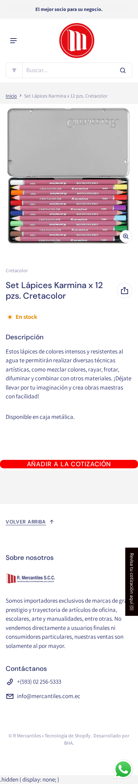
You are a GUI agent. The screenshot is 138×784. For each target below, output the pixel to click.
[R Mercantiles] (76, 40)
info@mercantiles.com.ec (48, 696)
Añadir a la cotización (69, 464)
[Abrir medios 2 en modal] (69, 176)
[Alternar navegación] (13, 40)
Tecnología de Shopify (67, 735)
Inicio (11, 96)
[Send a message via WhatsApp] (123, 769)
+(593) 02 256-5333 (39, 681)
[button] (69, 70)
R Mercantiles (27, 735)
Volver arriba (26, 522)
